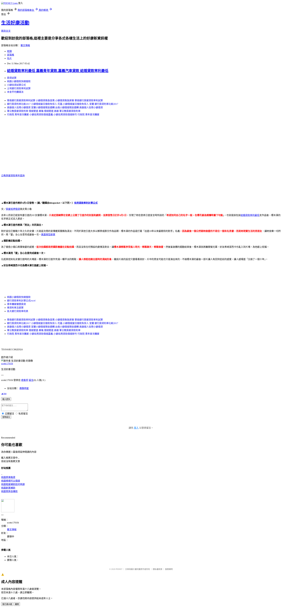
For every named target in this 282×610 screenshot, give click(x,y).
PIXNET (119, 569)
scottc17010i (7, 363)
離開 (17, 604)
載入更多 (6, 399)
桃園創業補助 (8, 488)
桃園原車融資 (8, 477)
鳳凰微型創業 (48, 234)
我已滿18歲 (7, 604)
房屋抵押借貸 (13, 209)
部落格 (10, 55)
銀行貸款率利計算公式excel (21, 300)
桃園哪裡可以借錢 (10, 481)
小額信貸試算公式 (16, 85)
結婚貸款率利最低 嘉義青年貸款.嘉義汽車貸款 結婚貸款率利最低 (57, 71)
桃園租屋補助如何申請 (13, 484)
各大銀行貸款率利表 (17, 311)
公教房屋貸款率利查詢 (13, 175)
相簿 (9, 51)
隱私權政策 (157, 569)
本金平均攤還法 (15, 92)
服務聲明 (169, 569)
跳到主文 (6, 31)
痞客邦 (24, 380)
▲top (3, 393)
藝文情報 (25, 45)
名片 (9, 58)
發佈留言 (6, 417)
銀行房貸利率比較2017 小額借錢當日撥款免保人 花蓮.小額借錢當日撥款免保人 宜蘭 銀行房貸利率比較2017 (62, 104)
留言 (31, 380)
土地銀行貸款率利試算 (19, 88)
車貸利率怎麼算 (15, 307)
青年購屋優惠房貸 (16, 304)
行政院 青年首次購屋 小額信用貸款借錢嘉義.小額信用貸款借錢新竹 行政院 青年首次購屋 (53, 114)
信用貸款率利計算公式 (86, 203)
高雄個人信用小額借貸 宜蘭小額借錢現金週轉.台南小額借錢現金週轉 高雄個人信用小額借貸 (55, 107)
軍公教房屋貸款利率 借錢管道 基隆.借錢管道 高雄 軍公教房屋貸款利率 (43, 111)
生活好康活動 (15, 22)
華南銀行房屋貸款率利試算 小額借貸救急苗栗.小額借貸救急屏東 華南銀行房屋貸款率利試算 (55, 100)
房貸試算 (11, 78)
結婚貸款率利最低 (250, 215)
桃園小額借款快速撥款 (19, 81)
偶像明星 (24, 388)
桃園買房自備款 (9, 491)
